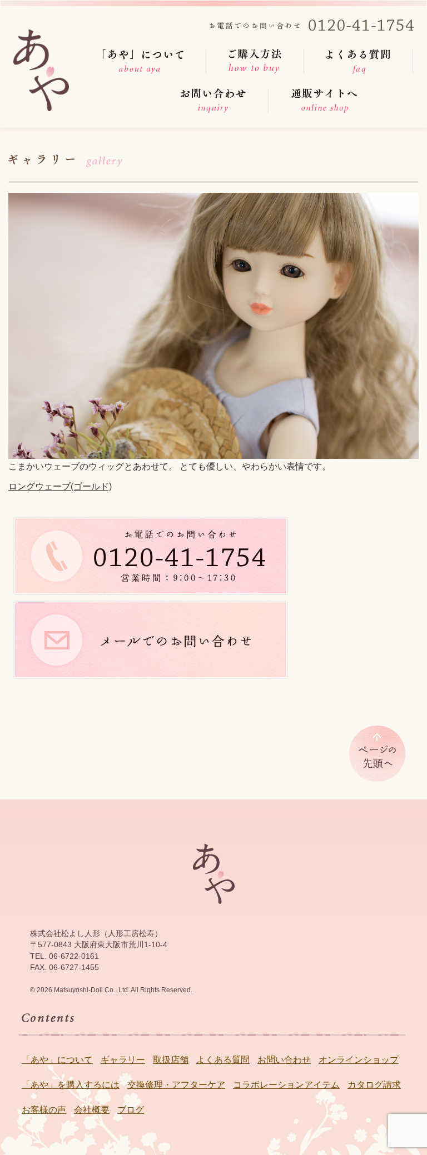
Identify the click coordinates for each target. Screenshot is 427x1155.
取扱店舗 (170, 1059)
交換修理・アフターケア (176, 1084)
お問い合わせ (284, 1059)
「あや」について (57, 1059)
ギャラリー (123, 1059)
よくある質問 (223, 1059)
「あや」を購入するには (71, 1084)
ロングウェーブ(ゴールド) (60, 486)
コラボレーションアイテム (286, 1084)
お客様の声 (44, 1109)
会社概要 (92, 1109)
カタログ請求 (374, 1084)
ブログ (130, 1109)
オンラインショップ (359, 1059)
